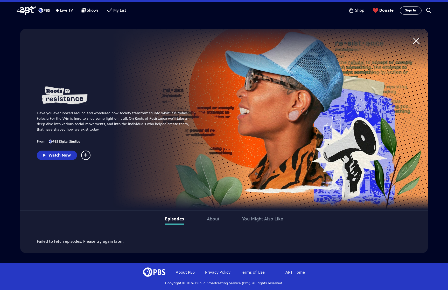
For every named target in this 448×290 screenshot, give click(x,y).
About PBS (185, 272)
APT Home (295, 272)
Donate (386, 10)
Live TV (66, 10)
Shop (359, 10)
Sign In (410, 10)
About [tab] (213, 219)
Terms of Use (253, 272)
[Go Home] (416, 40)
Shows (93, 10)
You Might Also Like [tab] (262, 219)
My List (119, 10)
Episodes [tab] (174, 219)
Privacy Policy (217, 272)
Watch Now (59, 155)
